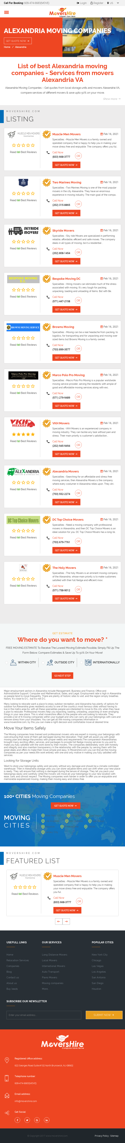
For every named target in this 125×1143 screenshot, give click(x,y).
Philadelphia (71, 826)
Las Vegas (96, 815)
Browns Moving (63, 327)
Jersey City (51, 832)
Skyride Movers (63, 230)
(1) (18, 441)
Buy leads (12, 989)
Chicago (75, 815)
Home (7, 47)
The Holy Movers (64, 567)
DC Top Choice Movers (67, 519)
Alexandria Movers (65, 471)
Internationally (106, 662)
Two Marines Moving (66, 182)
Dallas (91, 826)
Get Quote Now (16, 41)
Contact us (13, 977)
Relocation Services (18, 960)
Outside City (64, 662)
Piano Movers (49, 977)
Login (83, 3)
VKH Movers (60, 423)
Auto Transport (50, 971)
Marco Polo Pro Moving (68, 375)
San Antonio (76, 821)
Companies (13, 966)
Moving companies (52, 983)
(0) (18, 152)
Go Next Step (62, 675)
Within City (26, 662)
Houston (50, 826)
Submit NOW (102, 1015)
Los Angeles (52, 821)
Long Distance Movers (54, 954)
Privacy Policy (102, 1135)
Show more (110, 98)
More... (45, 989)
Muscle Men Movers (66, 134)
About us (12, 983)
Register (98, 3)
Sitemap (114, 1135)
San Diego (98, 821)
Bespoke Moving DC (66, 278)
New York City (53, 815)
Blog (9, 971)
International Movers (53, 966)
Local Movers (49, 960)
